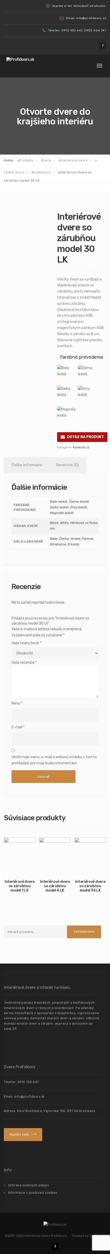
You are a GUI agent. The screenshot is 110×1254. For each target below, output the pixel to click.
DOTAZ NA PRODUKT (85, 437)
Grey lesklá (78, 507)
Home (8, 160)
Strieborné (58, 544)
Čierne (64, 539)
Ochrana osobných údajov (28, 1185)
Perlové (87, 539)
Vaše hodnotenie (26, 643)
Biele (53, 539)
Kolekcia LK (81, 447)
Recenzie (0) (67, 465)
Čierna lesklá (79, 501)
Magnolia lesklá (62, 513)
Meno (17, 703)
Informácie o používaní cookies (32, 1192)
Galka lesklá (59, 507)
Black (54, 523)
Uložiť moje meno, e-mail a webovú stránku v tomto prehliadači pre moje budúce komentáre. (54, 760)
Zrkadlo (73, 544)
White (64, 523)
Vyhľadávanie (84, 931)
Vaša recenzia (24, 662)
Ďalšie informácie (27, 465)
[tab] (26, 465)
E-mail (18, 727)
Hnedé (75, 539)
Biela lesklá (58, 501)
